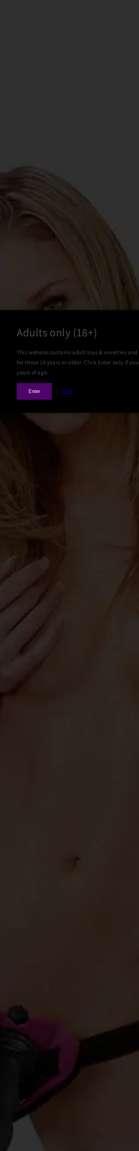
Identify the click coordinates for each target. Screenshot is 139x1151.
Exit (67, 390)
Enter (34, 391)
